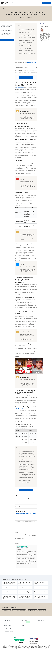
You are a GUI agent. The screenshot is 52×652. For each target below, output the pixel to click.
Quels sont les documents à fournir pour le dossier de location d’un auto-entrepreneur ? (6, 31)
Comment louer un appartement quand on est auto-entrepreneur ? (6, 28)
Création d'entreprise (24, 1)
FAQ (2, 35)
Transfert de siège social (7, 626)
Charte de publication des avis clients (43, 623)
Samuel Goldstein (44, 26)
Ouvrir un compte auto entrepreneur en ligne (19, 609)
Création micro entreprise (42, 609)
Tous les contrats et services (8, 631)
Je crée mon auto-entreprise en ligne (26, 77)
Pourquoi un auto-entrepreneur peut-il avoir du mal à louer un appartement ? (6, 26)
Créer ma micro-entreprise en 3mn (46, 2)
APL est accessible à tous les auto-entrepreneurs (25, 408)
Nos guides (34, 3)
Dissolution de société (7, 628)
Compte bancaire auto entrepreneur (20, 610)
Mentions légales (40, 618)
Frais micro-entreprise (42, 610)
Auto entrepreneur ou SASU (32, 609)
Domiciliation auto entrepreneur (33, 610)
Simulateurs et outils (7, 618)
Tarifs (29, 3)
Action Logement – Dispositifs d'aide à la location (26, 513)
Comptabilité (32, 1)
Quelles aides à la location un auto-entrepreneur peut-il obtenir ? (6, 34)
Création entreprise (7, 620)
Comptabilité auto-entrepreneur (8, 610)
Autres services (23, 3)
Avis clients (22, 625)
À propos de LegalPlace (24, 618)
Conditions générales (41, 620)
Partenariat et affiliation (24, 620)
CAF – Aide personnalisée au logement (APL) (25, 515)
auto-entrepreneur (20, 87)
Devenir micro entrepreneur (6, 609)
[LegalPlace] (5, 3)
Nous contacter (23, 623)
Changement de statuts (7, 625)
